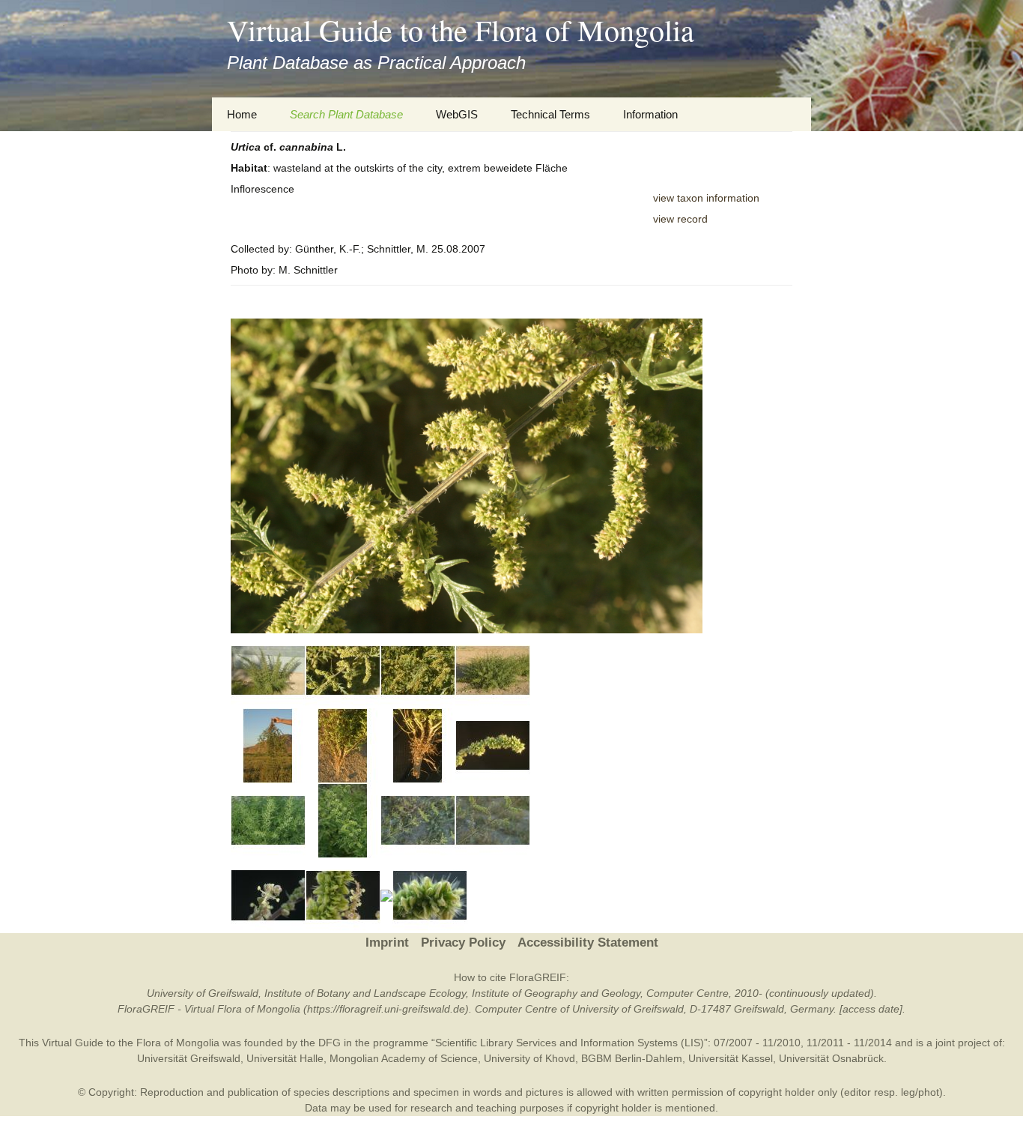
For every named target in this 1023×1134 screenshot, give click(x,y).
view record (680, 219)
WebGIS (457, 114)
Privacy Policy (463, 942)
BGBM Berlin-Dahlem (631, 1058)
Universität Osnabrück (831, 1058)
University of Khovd (529, 1058)
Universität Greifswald (188, 1058)
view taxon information (706, 198)
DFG (329, 1043)
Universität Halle (285, 1058)
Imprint (387, 942)
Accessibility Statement (587, 942)
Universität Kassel (730, 1058)
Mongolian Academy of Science (404, 1058)
